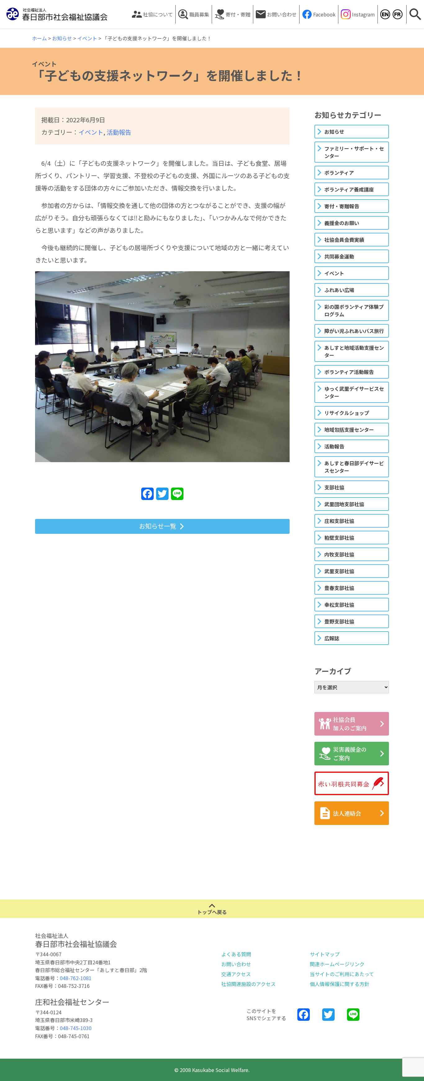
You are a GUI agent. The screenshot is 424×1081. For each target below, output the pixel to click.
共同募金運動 (339, 256)
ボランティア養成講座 (349, 189)
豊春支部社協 (339, 588)
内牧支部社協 (339, 554)
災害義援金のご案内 (350, 753)
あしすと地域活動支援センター (354, 351)
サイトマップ (325, 954)
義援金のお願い (341, 223)
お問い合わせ (282, 14)
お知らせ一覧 (157, 525)
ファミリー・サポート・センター (354, 152)
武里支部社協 (339, 571)
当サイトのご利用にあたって (342, 974)
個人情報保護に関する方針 (339, 984)
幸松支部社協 (339, 604)
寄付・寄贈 (238, 14)
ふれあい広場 (339, 290)
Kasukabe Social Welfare (385, 14)
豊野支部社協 (339, 621)
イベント (91, 132)
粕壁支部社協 (339, 537)
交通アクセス (236, 974)
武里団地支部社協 (344, 504)
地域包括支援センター (349, 429)
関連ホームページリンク (337, 964)
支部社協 (334, 487)
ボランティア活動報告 (349, 372)
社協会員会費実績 (344, 239)
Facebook (324, 14)
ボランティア (339, 172)
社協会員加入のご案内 (350, 723)
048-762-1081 (76, 978)
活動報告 (118, 132)
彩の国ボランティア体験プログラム (354, 310)
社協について (158, 14)
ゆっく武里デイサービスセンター (354, 392)
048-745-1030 (76, 1028)
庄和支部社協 (339, 521)
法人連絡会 (347, 813)
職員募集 (199, 14)
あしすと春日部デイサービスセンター (354, 466)
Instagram (363, 14)
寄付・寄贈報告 (341, 206)
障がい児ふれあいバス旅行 (354, 331)
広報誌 (331, 638)
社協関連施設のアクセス (248, 984)
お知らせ (334, 131)
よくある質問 (236, 954)
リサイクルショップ (346, 413)
